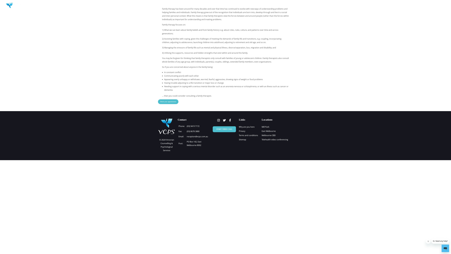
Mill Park (265, 127)
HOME (190, 5)
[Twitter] (224, 120)
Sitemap (242, 139)
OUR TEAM (249, 5)
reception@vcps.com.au (197, 136)
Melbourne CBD (269, 135)
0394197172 (433, 5)
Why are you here (247, 127)
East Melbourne (269, 131)
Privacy (242, 131)
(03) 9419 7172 (193, 126)
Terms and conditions (248, 135)
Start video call (224, 129)
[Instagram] (219, 120)
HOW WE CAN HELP (230, 5)
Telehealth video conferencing (275, 139)
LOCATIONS (267, 5)
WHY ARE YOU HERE (208, 5)
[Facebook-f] (230, 120)
